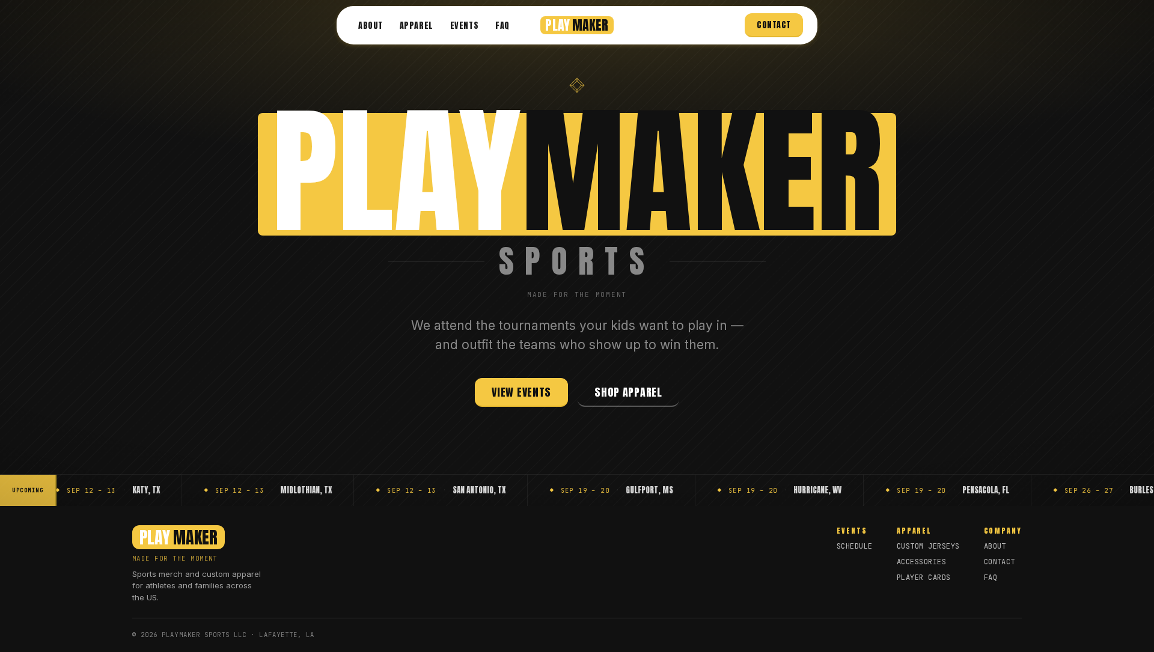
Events (464, 25)
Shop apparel (628, 392)
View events (521, 392)
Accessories (921, 562)
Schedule (855, 546)
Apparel (416, 25)
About (370, 25)
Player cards (924, 577)
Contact (774, 25)
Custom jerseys (928, 546)
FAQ (502, 25)
